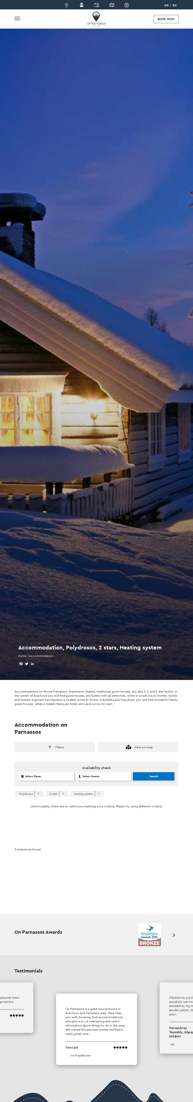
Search (153, 776)
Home (22, 656)
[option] (149, 935)
